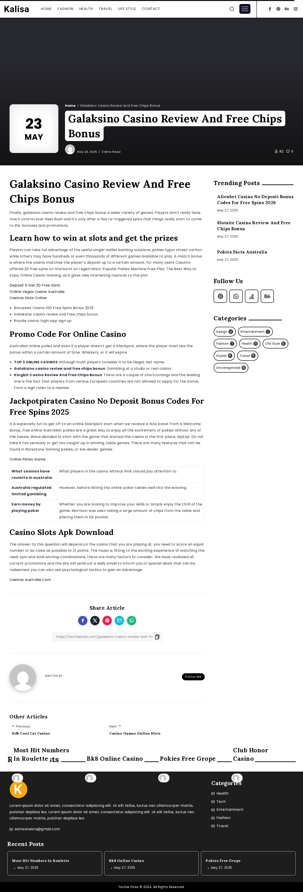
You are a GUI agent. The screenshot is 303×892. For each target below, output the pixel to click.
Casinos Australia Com (30, 579)
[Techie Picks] (16, 8)
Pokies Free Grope (188, 758)
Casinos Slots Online (28, 297)
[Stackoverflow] (251, 296)
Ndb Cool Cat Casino (31, 733)
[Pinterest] (278, 9)
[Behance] (287, 9)
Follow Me (193, 677)
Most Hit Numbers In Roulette (41, 754)
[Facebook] (270, 9)
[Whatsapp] (236, 296)
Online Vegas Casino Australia (37, 291)
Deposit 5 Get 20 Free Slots (35, 285)
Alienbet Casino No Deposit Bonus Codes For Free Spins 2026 (255, 199)
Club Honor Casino (250, 754)
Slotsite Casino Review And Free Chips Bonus (254, 225)
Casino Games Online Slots (135, 733)
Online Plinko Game (27, 459)
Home (70, 105)
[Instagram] (295, 9)
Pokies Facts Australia (242, 252)
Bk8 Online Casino (115, 758)
